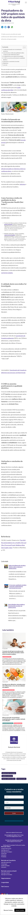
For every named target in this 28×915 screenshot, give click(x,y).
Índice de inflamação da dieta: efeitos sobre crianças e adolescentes (17, 567)
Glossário (3, 855)
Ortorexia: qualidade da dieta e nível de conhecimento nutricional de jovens (17, 586)
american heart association (8, 773)
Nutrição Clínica (5, 846)
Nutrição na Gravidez (6, 874)
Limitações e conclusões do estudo (11, 61)
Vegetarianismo (6, 878)
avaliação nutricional (7, 776)
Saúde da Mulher (5, 865)
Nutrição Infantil (5, 873)
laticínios (22, 184)
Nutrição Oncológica (6, 851)
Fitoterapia (4, 864)
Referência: (5, 63)
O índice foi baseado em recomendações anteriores (12, 50)
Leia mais (5, 65)
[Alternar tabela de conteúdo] (23, 47)
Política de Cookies (20, 845)
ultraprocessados (21, 778)
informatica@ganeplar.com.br (14, 836)
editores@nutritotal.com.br (14, 841)
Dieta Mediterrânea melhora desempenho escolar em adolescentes (16, 606)
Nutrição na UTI (5, 850)
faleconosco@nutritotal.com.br (14, 832)
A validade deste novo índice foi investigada (13, 56)
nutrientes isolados (7, 273)
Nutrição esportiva (6, 862)
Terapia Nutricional (6, 848)
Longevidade (5, 882)
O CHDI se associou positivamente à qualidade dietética (14, 58)
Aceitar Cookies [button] (20, 910)
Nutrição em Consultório (8, 860)
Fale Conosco (5, 886)
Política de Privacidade (9, 845)
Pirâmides (3, 856)
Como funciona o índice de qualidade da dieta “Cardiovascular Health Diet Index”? (13, 53)
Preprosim (4, 853)
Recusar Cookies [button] (8, 910)
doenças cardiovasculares (8, 778)
